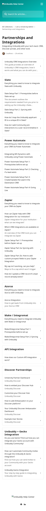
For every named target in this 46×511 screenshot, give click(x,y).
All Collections (7, 27)
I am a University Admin (24, 27)
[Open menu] (42, 4)
